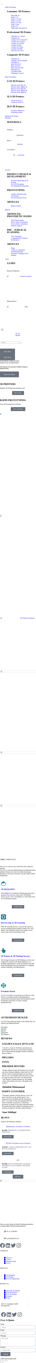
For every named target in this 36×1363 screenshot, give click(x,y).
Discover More (9, 374)
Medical (7, 210)
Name (2, 1324)
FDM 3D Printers (10, 7)
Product (2, 1347)
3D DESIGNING (8, 889)
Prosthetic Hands (8, 991)
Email (2, 1330)
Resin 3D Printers (10, 77)
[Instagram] (18, 1245)
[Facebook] (2, 1245)
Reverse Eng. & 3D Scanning (13, 923)
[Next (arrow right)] (3, 1362)
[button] (18, 378)
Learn (7, 259)
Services (7, 170)
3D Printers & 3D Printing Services (15, 956)
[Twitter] (13, 1245)
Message (3, 1336)
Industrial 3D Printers (11, 116)
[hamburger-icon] (2, 4)
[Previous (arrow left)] (1, 1362)
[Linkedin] (7, 1245)
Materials (8, 118)
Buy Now (7, 352)
